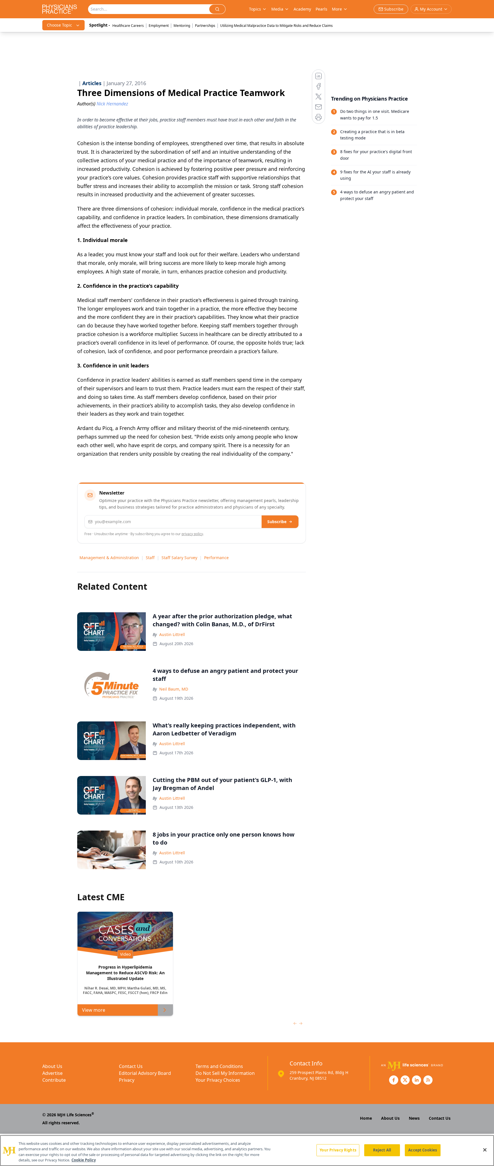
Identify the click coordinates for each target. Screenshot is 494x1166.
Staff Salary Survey (179, 557)
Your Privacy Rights (338, 1150)
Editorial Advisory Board (145, 1073)
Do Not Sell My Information (225, 1073)
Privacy (126, 1080)
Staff (150, 557)
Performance (216, 557)
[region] (247, 1150)
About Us (52, 1066)
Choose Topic (59, 25)
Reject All (382, 1150)
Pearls (321, 9)
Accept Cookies (422, 1150)
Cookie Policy (83, 1160)
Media (277, 9)
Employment (159, 25)
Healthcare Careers (128, 25)
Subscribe (276, 521)
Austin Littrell (172, 634)
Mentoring (182, 25)
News (414, 1118)
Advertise (52, 1073)
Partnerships (205, 25)
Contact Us (131, 1066)
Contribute (54, 1080)
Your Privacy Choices (218, 1080)
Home (366, 1118)
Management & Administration (109, 557)
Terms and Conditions (219, 1066)
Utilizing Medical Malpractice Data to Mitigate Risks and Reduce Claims (276, 25)
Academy (302, 9)
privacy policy (192, 533)
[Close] (485, 1149)
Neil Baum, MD (173, 689)
